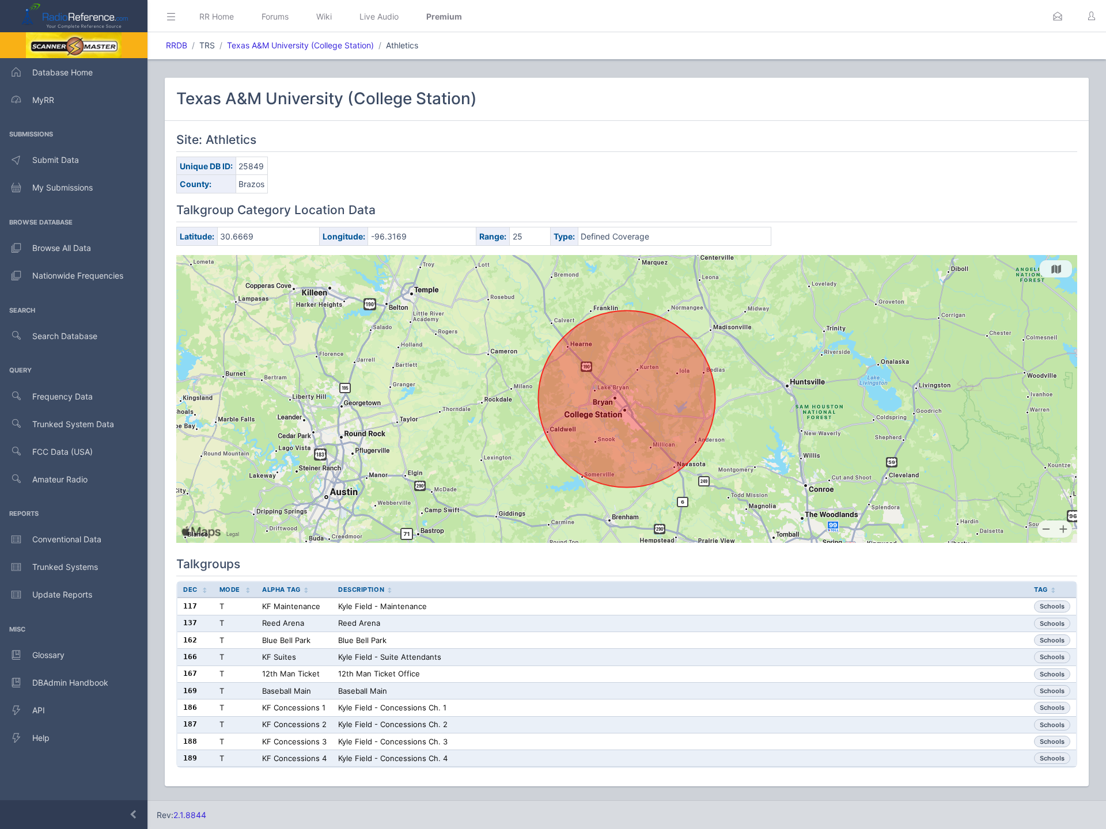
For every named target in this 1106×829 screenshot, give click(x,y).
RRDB (176, 45)
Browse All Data (61, 248)
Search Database (64, 336)
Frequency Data (62, 396)
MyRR (43, 100)
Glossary (48, 655)
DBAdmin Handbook (70, 682)
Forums (275, 16)
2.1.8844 (189, 815)
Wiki (324, 16)
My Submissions (62, 187)
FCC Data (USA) (62, 452)
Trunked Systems (65, 567)
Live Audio (379, 16)
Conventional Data (66, 539)
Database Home (62, 72)
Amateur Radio (60, 479)
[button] (1057, 16)
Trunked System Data (73, 424)
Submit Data (55, 160)
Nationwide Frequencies (77, 275)
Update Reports (62, 594)
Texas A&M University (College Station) (300, 45)
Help (41, 738)
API (38, 710)
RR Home (216, 16)
